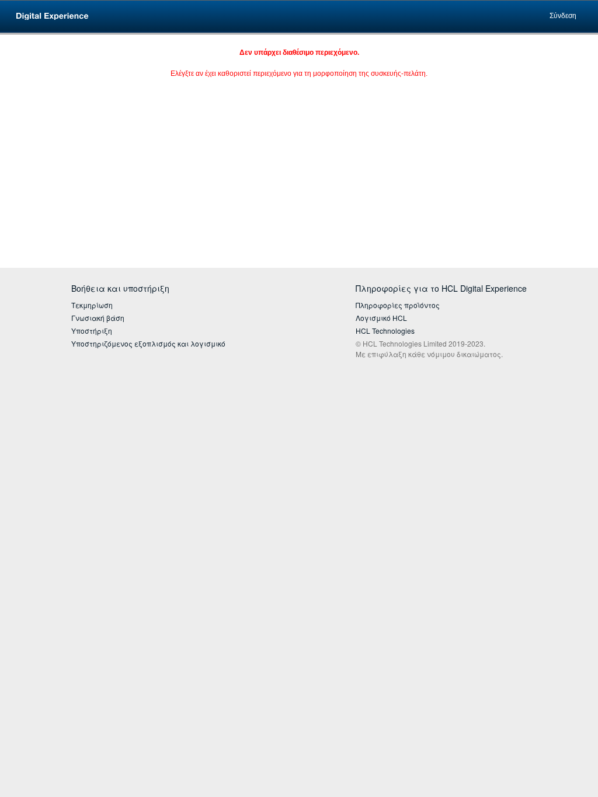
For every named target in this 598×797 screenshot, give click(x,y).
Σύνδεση (563, 16)
